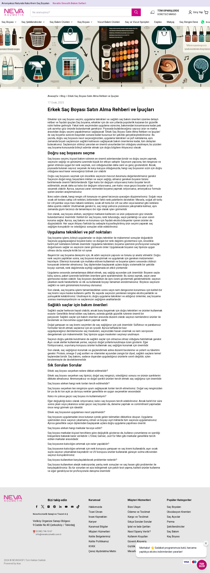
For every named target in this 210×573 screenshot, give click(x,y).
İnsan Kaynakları (98, 516)
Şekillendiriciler (176, 526)
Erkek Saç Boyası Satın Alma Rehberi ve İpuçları (93, 96)
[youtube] (66, 506)
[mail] (72, 506)
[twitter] (42, 506)
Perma (170, 521)
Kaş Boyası (173, 536)
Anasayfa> (54, 96)
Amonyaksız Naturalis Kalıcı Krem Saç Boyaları (25, 3)
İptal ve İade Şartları (139, 526)
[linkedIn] (60, 506)
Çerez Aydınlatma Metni (102, 551)
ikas (19, 563)
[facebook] (36, 506)
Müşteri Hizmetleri (99, 531)
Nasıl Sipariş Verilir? (139, 531)
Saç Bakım (173, 531)
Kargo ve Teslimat (138, 516)
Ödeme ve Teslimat (139, 511)
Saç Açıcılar (173, 516)
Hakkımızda (95, 506)
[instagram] (48, 506)
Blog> (64, 96)
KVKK (92, 546)
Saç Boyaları (174, 506)
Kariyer (93, 521)
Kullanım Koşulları (138, 536)
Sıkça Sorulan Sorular (140, 521)
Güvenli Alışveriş (137, 541)
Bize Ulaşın (134, 506)
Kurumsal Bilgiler (98, 526)
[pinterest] (54, 506)
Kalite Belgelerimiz (99, 536)
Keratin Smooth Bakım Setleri (69, 3)
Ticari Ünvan (95, 511)
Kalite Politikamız (99, 541)
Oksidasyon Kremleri (179, 511)
